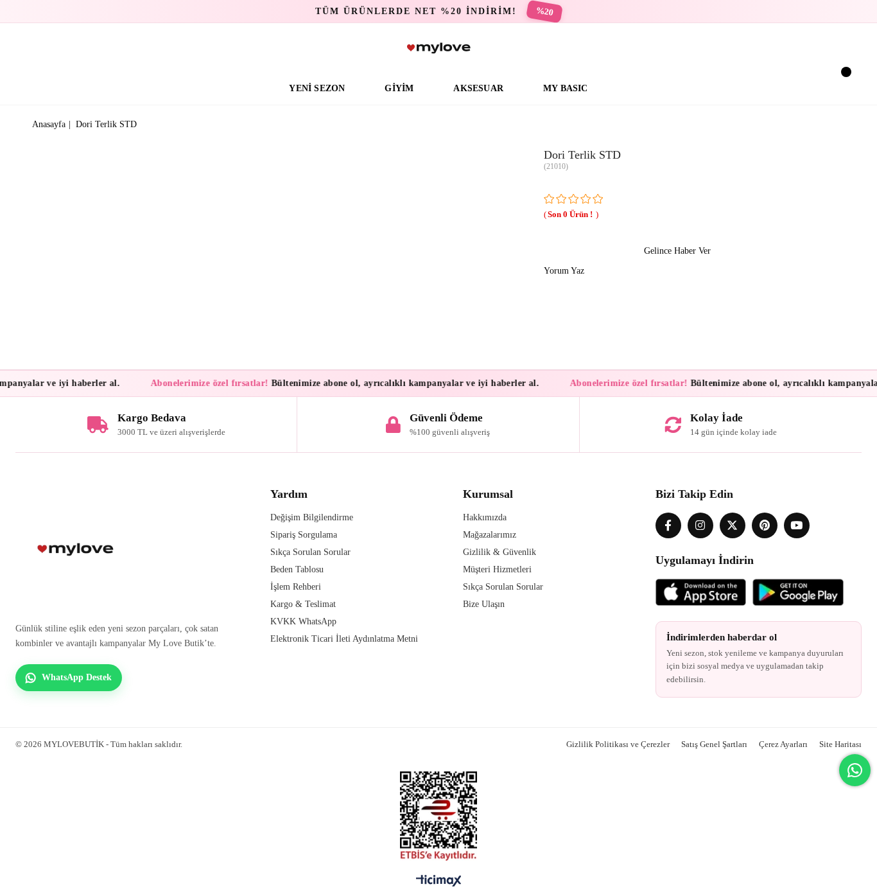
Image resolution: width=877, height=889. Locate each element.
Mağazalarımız (489, 535)
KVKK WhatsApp (303, 621)
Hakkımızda (485, 517)
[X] (732, 525)
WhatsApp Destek (77, 677)
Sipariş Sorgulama (303, 535)
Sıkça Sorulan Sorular (310, 552)
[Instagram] (700, 525)
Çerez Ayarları (783, 744)
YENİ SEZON (317, 88)
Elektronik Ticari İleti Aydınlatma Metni (344, 639)
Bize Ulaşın (484, 604)
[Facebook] (668, 525)
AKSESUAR (478, 88)
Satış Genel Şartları (714, 744)
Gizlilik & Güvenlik (499, 552)
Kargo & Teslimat (303, 604)
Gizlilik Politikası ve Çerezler (618, 744)
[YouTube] (797, 525)
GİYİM (399, 88)
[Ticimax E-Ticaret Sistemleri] (439, 883)
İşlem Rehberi (295, 587)
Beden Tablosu (297, 569)
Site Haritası (840, 744)
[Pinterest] (764, 525)
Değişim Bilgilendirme (311, 517)
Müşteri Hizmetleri (497, 569)
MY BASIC (565, 88)
